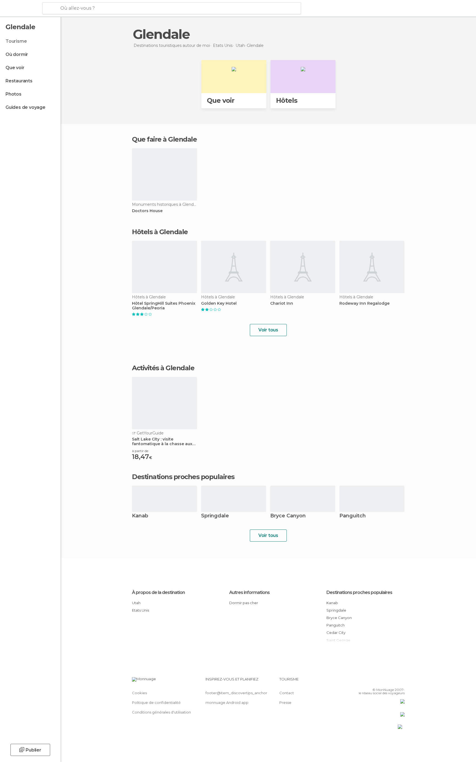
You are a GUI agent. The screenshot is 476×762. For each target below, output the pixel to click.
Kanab (140, 516)
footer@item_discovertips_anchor (236, 693)
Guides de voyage (25, 107)
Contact (286, 693)
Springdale (215, 516)
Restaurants (19, 80)
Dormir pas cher (243, 603)
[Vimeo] (391, 681)
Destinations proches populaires (183, 477)
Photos (13, 94)
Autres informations (249, 592)
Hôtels (286, 100)
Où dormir (17, 54)
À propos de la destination (158, 592)
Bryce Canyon (288, 516)
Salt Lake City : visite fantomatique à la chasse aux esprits (162, 441)
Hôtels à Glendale (160, 232)
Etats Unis (140, 610)
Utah (136, 603)
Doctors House (147, 211)
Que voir (15, 67)
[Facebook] (373, 681)
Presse (285, 702)
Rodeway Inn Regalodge (364, 303)
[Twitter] (382, 681)
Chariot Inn (281, 303)
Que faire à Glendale (164, 139)
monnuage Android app (226, 702)
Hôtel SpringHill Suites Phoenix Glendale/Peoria (163, 305)
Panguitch (352, 516)
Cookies (139, 693)
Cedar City (335, 632)
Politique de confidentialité (156, 702)
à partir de (140, 451)
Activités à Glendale (163, 368)
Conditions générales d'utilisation (161, 712)
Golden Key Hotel (219, 303)
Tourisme (16, 41)
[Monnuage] (20, 8)
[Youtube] (400, 681)
